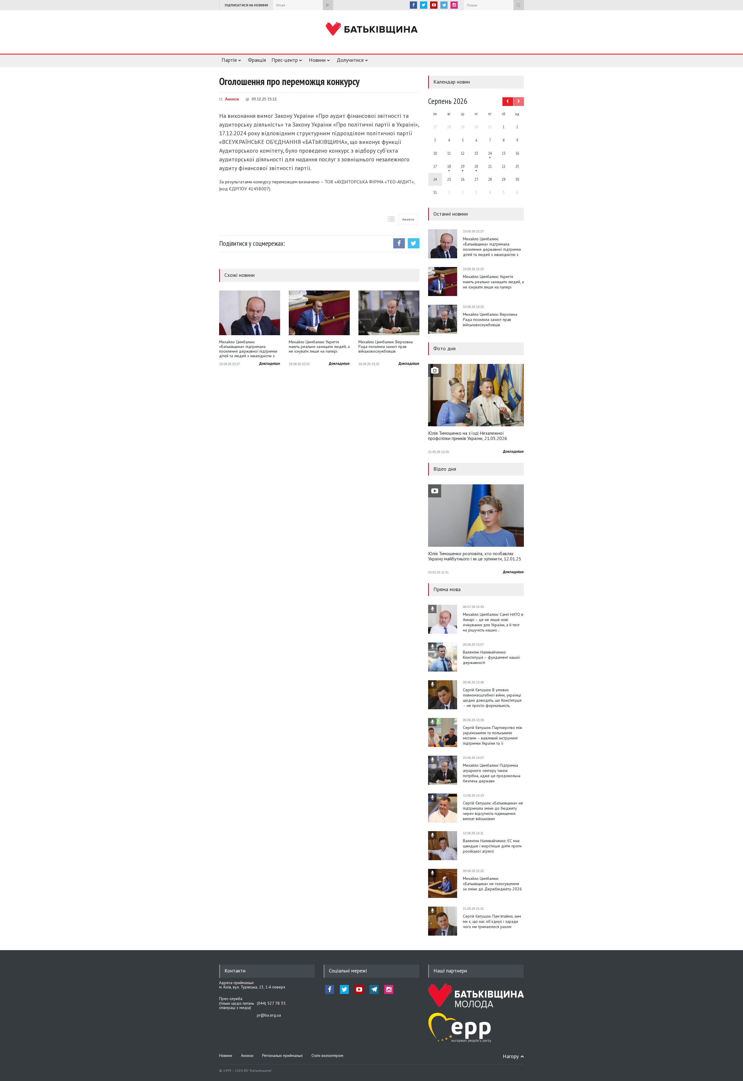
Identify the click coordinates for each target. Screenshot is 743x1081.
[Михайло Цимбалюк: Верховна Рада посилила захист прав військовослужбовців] (388, 312)
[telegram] (444, 5)
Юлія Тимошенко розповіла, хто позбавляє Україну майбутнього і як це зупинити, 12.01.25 (474, 556)
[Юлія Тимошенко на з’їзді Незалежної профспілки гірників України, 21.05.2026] (476, 395)
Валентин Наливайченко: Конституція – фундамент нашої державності (491, 657)
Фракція (257, 60)
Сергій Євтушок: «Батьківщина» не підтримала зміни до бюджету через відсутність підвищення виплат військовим (493, 810)
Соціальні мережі (348, 970)
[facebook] (413, 5)
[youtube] (433, 5)
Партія (229, 60)
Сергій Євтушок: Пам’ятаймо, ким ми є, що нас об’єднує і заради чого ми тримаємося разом (492, 921)
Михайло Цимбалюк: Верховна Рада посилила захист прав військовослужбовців (385, 347)
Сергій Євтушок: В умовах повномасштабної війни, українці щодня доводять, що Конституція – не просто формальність (492, 697)
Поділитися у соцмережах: (252, 243)
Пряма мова (447, 589)
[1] (490, 153)
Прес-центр (284, 60)
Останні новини (450, 213)
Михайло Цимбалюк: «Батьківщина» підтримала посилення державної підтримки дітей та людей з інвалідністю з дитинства (248, 349)
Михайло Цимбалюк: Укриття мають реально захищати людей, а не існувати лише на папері (319, 347)
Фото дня (444, 348)
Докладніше (269, 364)
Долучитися (350, 60)
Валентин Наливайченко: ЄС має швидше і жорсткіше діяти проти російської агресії (492, 846)
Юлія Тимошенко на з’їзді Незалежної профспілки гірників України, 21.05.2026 (467, 436)
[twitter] (423, 5)
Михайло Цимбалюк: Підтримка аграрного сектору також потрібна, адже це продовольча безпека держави (491, 773)
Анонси (232, 99)
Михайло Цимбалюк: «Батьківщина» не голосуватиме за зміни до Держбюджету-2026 (492, 883)
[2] (449, 166)
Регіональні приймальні (282, 1055)
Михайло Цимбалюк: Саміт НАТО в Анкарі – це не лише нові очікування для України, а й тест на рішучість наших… (493, 622)
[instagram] (454, 5)
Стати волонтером (327, 1055)
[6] (462, 166)
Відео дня (444, 468)
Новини (317, 60)
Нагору (511, 1056)
